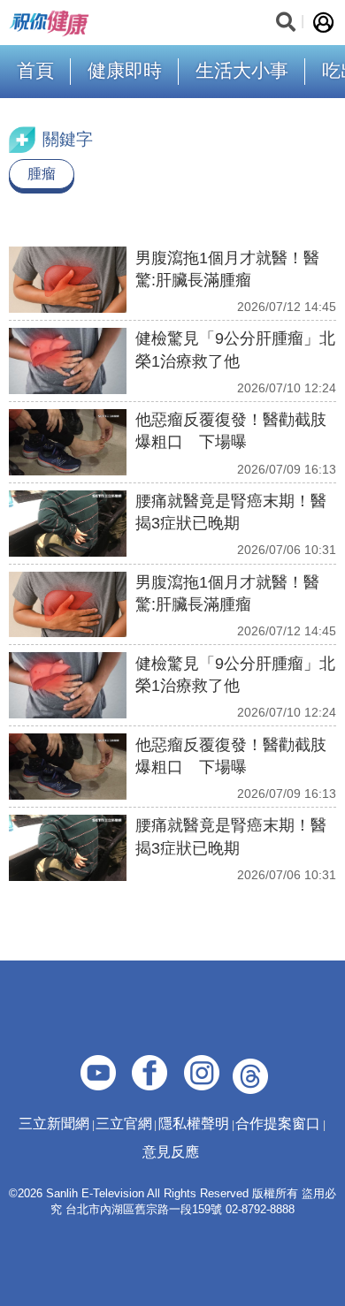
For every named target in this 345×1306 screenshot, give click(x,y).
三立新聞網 (54, 1123)
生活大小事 (242, 70)
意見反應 (170, 1151)
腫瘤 (41, 173)
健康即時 (125, 70)
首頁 (35, 70)
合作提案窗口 (277, 1123)
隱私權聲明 (193, 1123)
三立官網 (124, 1123)
